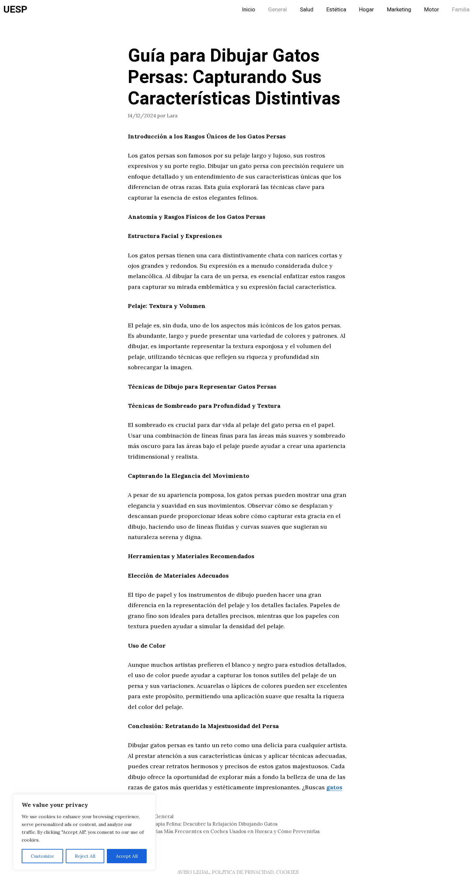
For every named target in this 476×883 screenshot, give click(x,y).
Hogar (366, 10)
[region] (84, 832)
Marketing (399, 10)
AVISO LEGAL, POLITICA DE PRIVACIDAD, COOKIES (238, 872)
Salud (306, 10)
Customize (42, 856)
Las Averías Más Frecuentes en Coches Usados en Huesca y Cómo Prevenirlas (228, 831)
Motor (431, 10)
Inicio (248, 10)
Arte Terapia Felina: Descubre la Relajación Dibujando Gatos (207, 824)
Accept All (127, 856)
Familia (461, 10)
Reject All (85, 856)
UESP (15, 10)
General (277, 10)
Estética (336, 10)
